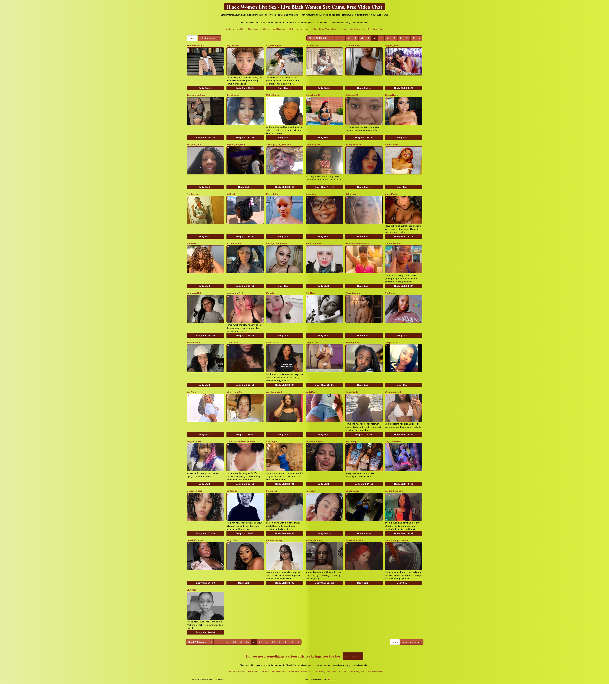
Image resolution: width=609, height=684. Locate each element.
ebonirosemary (274, 540)
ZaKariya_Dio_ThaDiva (278, 144)
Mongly (270, 293)
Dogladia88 (312, 342)
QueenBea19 (352, 491)
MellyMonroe (273, 95)
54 (361, 38)
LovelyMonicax (195, 540)
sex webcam (353, 656)
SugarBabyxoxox (394, 441)
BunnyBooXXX (353, 144)
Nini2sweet (193, 194)
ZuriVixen (192, 392)
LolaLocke (232, 342)
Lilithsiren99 (392, 144)
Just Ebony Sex (357, 29)
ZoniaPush (391, 194)
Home (192, 38)
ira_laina (310, 491)
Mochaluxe (272, 342)
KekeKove (350, 194)
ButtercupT (232, 491)
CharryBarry (391, 95)
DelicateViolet (194, 491)
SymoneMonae (393, 243)
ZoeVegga (271, 441)
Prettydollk (272, 194)
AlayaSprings (352, 293)
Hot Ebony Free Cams (258, 29)
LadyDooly (312, 392)
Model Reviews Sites (235, 29)
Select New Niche (209, 38)
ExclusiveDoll (194, 293)
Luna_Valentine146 (276, 243)
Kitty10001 (232, 540)
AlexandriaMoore (394, 491)
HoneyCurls (351, 392)
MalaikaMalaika (314, 243)
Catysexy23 (351, 95)
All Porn (342, 29)
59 (394, 38)
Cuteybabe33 (313, 95)
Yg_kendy (390, 293)
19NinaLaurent (393, 392)
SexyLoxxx (391, 342)
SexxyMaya (351, 441)
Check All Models (317, 38)
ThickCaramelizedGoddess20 (242, 441)
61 (407, 38)
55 (368, 38)
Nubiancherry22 (354, 45)
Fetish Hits (332, 679)
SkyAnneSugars (314, 441)
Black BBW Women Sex (324, 29)
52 (348, 38)
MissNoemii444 (234, 293)
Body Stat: (205, 88)
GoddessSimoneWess (357, 243)
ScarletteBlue (233, 243)
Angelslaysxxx (314, 144)
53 (355, 38)
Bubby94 (191, 243)
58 (387, 38)
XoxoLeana (232, 95)
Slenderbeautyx (195, 45)
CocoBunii (311, 194)
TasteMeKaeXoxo (196, 95)
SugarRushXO (194, 441)
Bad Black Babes (375, 29)
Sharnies (191, 590)
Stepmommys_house (396, 540)
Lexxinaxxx (312, 45)
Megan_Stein (392, 45)
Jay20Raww (232, 45)
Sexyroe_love (194, 144)
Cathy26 (230, 194)
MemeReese (193, 342)
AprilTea (310, 293)
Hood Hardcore (278, 29)
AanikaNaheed (274, 392)
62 (414, 38)
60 (400, 38)
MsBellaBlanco (314, 540)
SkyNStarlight (273, 45)
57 (381, 38)
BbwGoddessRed (354, 540)
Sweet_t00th (352, 342)
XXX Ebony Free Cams (299, 29)
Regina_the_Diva (235, 144)
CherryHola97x (234, 392)
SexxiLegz (271, 491)
